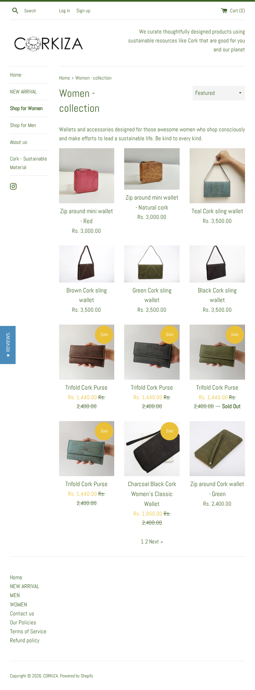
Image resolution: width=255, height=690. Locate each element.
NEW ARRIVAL (23, 91)
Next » (156, 541)
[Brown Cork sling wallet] (87, 263)
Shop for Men (23, 125)
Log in (64, 10)
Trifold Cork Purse (86, 388)
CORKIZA (50, 676)
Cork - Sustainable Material (28, 163)
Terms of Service (28, 631)
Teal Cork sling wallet (217, 211)
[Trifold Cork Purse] (87, 352)
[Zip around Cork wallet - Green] (217, 448)
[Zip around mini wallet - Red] (87, 176)
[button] (8, 345)
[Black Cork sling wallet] (217, 263)
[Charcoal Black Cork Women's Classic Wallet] (152, 448)
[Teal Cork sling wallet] (217, 176)
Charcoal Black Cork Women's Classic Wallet (152, 494)
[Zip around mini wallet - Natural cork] (152, 169)
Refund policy (25, 640)
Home (15, 74)
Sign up (83, 10)
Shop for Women (26, 108)
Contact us (22, 613)
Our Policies (23, 622)
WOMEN (18, 604)
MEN (15, 595)
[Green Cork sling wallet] (152, 263)
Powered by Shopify (76, 676)
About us (18, 142)
